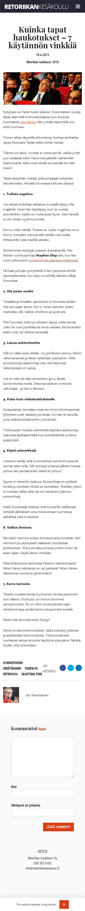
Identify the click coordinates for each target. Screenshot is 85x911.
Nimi (14, 787)
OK (64, 904)
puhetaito (31, 668)
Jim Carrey (28, 121)
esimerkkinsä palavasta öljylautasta (53, 260)
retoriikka (10, 674)
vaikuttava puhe (32, 674)
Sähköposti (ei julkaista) (25, 805)
